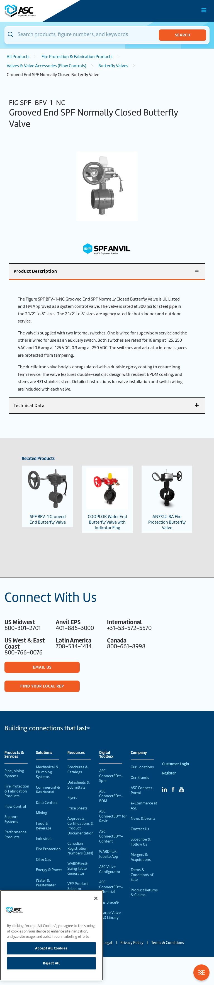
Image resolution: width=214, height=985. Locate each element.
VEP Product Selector (77, 886)
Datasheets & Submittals (78, 785)
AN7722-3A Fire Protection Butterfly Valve (167, 522)
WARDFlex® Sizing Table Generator (77, 868)
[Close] (96, 898)
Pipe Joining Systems (14, 773)
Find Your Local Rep (42, 686)
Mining (41, 813)
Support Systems (11, 819)
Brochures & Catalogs (77, 769)
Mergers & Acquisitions (141, 857)
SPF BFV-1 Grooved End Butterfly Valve (48, 519)
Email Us (42, 667)
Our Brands (140, 777)
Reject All (51, 963)
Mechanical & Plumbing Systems (47, 772)
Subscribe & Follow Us (140, 842)
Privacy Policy (131, 942)
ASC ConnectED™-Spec (111, 776)
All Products (18, 56)
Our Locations (142, 767)
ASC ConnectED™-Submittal (111, 887)
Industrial (44, 838)
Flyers (72, 797)
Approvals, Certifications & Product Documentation (80, 826)
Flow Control (15, 806)
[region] (51, 935)
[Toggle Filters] (201, 972)
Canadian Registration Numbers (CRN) (80, 848)
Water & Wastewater (46, 883)
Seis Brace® (109, 902)
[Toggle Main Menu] (204, 10)
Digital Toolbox (106, 755)
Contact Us (140, 829)
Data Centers (46, 802)
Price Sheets (77, 808)
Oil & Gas (43, 859)
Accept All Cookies (51, 948)
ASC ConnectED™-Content (111, 836)
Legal (107, 942)
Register (169, 773)
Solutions (44, 753)
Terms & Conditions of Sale (142, 875)
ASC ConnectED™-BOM (111, 796)
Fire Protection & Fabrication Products (77, 56)
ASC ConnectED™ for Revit (113, 816)
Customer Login (175, 764)
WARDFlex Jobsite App (108, 854)
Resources (76, 753)
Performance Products (15, 834)
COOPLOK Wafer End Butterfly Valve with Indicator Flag (107, 522)
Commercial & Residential (48, 790)
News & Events (143, 818)
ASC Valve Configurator (109, 869)
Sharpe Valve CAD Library (110, 915)
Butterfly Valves (113, 66)
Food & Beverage (43, 826)
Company (139, 753)
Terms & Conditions (167, 942)
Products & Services (14, 755)
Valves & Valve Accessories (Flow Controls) (46, 66)
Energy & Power (49, 870)
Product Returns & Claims (144, 893)
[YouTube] (181, 789)
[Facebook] (172, 789)
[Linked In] (164, 789)
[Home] (35, 10)
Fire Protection (48, 849)
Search (182, 35)
